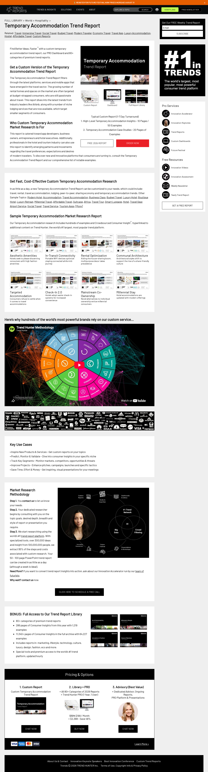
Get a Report (182, 205)
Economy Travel (101, 33)
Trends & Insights (46, 9)
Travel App (117, 33)
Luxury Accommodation (137, 33)
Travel (17, 33)
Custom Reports (41, 36)
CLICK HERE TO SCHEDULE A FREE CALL (79, 592)
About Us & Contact (57, 761)
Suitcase (78, 201)
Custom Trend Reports (148, 761)
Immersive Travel (31, 33)
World (28, 20)
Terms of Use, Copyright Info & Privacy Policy (124, 765)
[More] (79, 206)
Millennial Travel (43, 201)
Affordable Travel (22, 36)
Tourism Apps (66, 206)
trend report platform (32, 535)
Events (80, 9)
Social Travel (49, 33)
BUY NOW (79, 729)
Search (145, 10)
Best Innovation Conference (119, 761)
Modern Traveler (83, 33)
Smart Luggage (113, 201)
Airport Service (18, 206)
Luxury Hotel (130, 197)
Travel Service (50, 206)
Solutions (66, 9)
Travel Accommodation (75, 197)
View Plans (169, 10)
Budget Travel (65, 33)
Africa (87, 201)
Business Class (97, 197)
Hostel (8, 36)
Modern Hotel (34, 197)
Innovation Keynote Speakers (86, 761)
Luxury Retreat (25, 201)
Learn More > (142, 743)
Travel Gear (136, 201)
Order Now (132, 143)
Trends (64, 765)
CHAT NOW (31, 729)
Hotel (126, 201)
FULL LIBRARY (13, 20)
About (92, 9)
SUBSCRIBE (182, 33)
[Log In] (157, 9)
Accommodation (52, 197)
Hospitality (41, 20)
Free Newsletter (190, 10)
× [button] (204, 2)
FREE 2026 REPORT (97, 143)
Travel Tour (98, 201)
